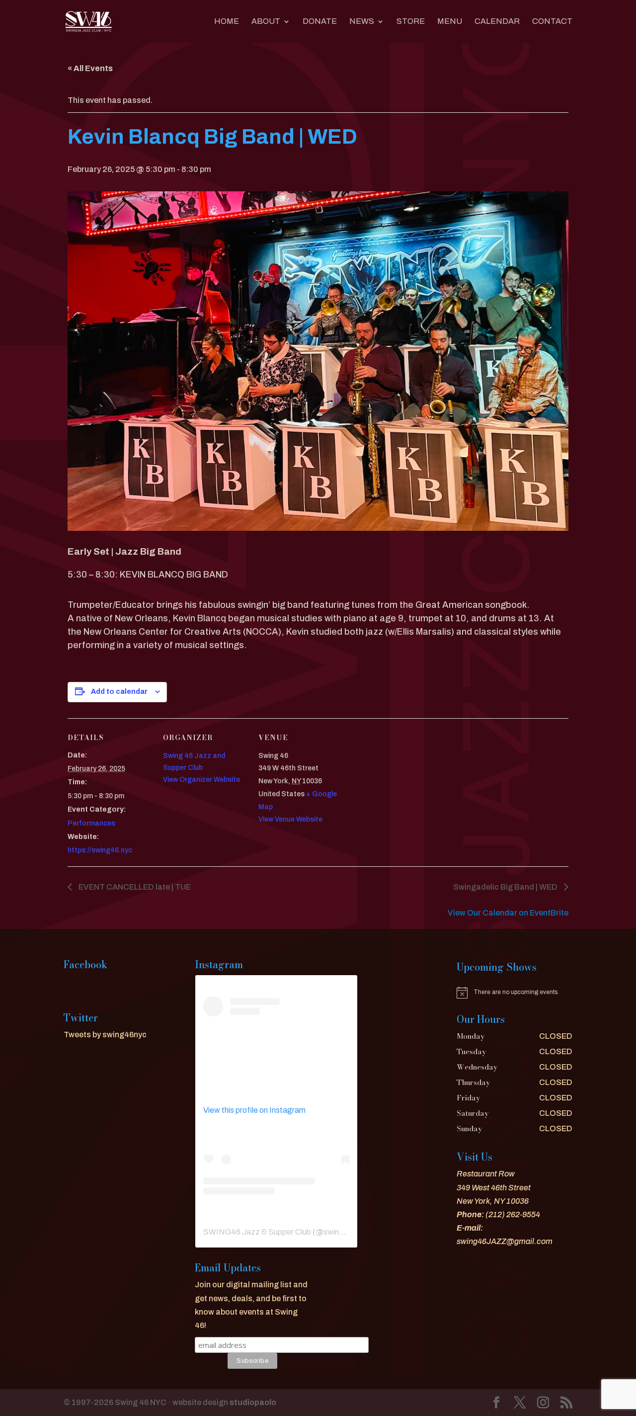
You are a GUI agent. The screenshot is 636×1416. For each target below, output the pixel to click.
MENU (449, 21)
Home (226, 21)
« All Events (90, 68)
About (265, 21)
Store (411, 21)
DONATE (320, 21)
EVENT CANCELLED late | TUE (134, 887)
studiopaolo (253, 1402)
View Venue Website (290, 819)
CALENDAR (497, 21)
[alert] (514, 993)
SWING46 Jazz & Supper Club (257, 1232)
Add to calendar (119, 691)
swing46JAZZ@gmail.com (505, 1241)
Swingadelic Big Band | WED (506, 887)
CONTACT (552, 21)
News (361, 21)
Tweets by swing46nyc (105, 1034)
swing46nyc (344, 1232)
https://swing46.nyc (100, 850)
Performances (91, 823)
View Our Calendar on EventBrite (508, 913)
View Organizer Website (201, 779)
